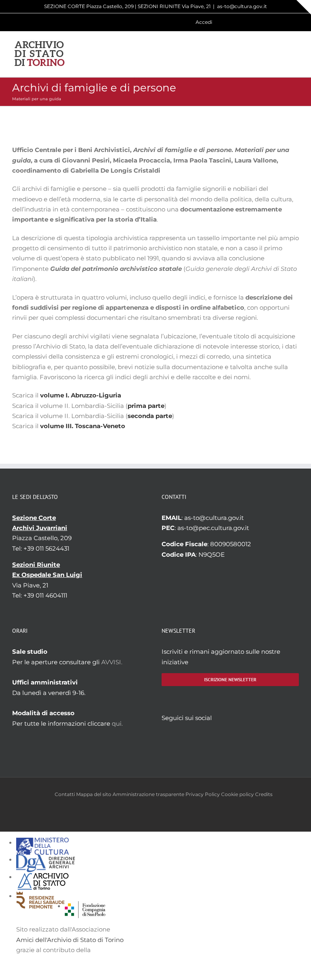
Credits (264, 794)
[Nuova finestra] (85, 906)
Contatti (65, 794)
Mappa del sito (93, 794)
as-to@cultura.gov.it (242, 6)
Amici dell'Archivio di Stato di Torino (70, 940)
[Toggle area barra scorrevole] (303, 7)
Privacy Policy (202, 794)
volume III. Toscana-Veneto (82, 426)
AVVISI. (111, 662)
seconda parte (150, 416)
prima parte (146, 406)
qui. (117, 723)
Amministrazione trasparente (148, 794)
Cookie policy (237, 794)
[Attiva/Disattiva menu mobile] (295, 54)
